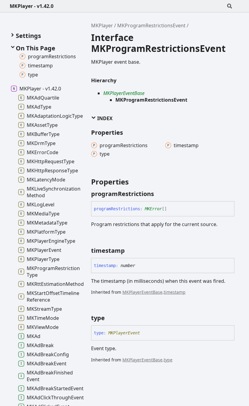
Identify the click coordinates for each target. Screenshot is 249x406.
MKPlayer (102, 25)
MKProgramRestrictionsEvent (151, 25)
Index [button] (104, 118)
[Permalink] (159, 194)
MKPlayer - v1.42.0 (31, 6)
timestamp (175, 292)
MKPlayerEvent (124, 332)
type (168, 360)
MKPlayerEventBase (124, 93)
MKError (153, 208)
